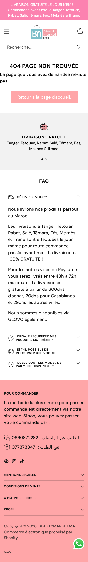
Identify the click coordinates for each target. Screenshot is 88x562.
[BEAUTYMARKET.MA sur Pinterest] (6, 462)
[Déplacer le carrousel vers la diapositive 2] (46, 159)
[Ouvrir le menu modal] (6, 31)
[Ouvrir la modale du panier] (80, 31)
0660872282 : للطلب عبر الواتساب (45, 438)
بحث (7, 551)
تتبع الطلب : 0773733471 (35, 447)
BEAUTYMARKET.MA (56, 526)
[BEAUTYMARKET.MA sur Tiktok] (22, 462)
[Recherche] (78, 47)
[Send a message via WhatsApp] (79, 544)
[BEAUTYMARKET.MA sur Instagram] (14, 462)
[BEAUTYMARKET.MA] (44, 31)
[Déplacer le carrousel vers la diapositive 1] (42, 159)
